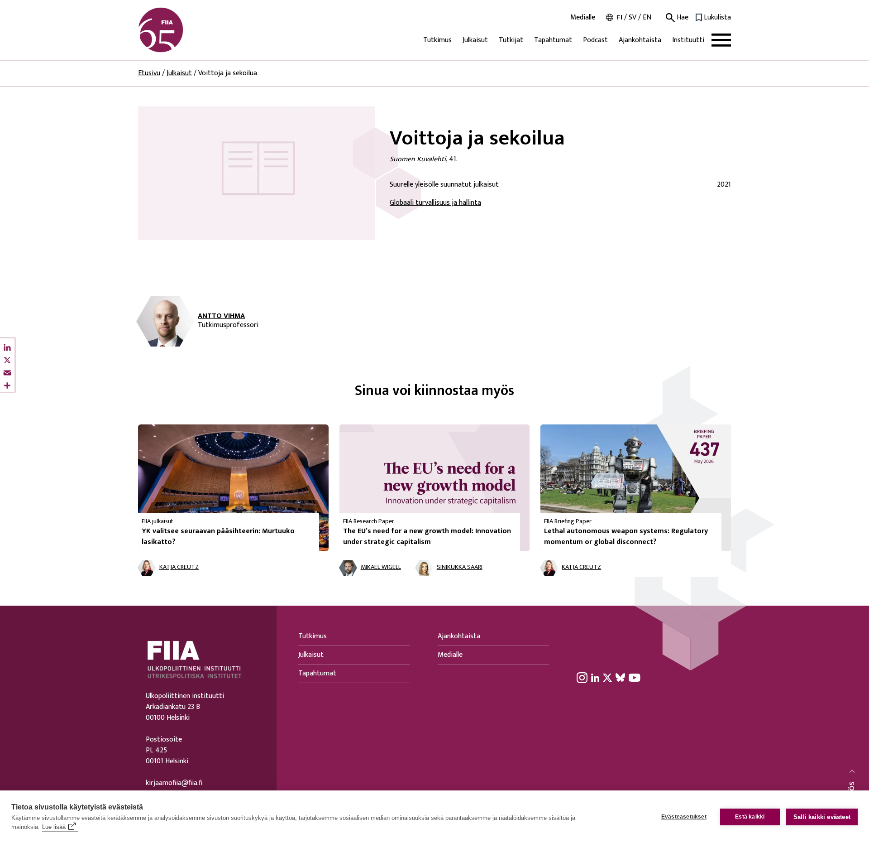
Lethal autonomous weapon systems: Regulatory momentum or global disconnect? (626, 536)
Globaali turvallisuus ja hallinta (435, 203)
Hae (681, 17)
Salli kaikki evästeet (821, 817)
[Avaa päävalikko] (721, 40)
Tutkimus (437, 40)
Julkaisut (475, 40)
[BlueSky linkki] (620, 677)
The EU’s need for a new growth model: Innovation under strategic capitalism (427, 536)
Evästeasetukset (684, 817)
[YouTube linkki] (634, 677)
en (647, 17)
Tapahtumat (553, 40)
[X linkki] (607, 677)
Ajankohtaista (640, 40)
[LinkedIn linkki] (595, 677)
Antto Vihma (221, 316)
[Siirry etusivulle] (181, 30)
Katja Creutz (179, 567)
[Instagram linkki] (582, 677)
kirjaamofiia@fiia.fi (174, 783)
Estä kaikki (749, 817)
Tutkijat (511, 40)
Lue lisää (54, 827)
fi (619, 17)
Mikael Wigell (381, 567)
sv (632, 17)
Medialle (582, 17)
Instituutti (688, 40)
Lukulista (717, 17)
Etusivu (149, 73)
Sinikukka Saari (459, 567)
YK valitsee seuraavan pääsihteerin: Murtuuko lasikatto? (218, 536)
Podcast (595, 40)
